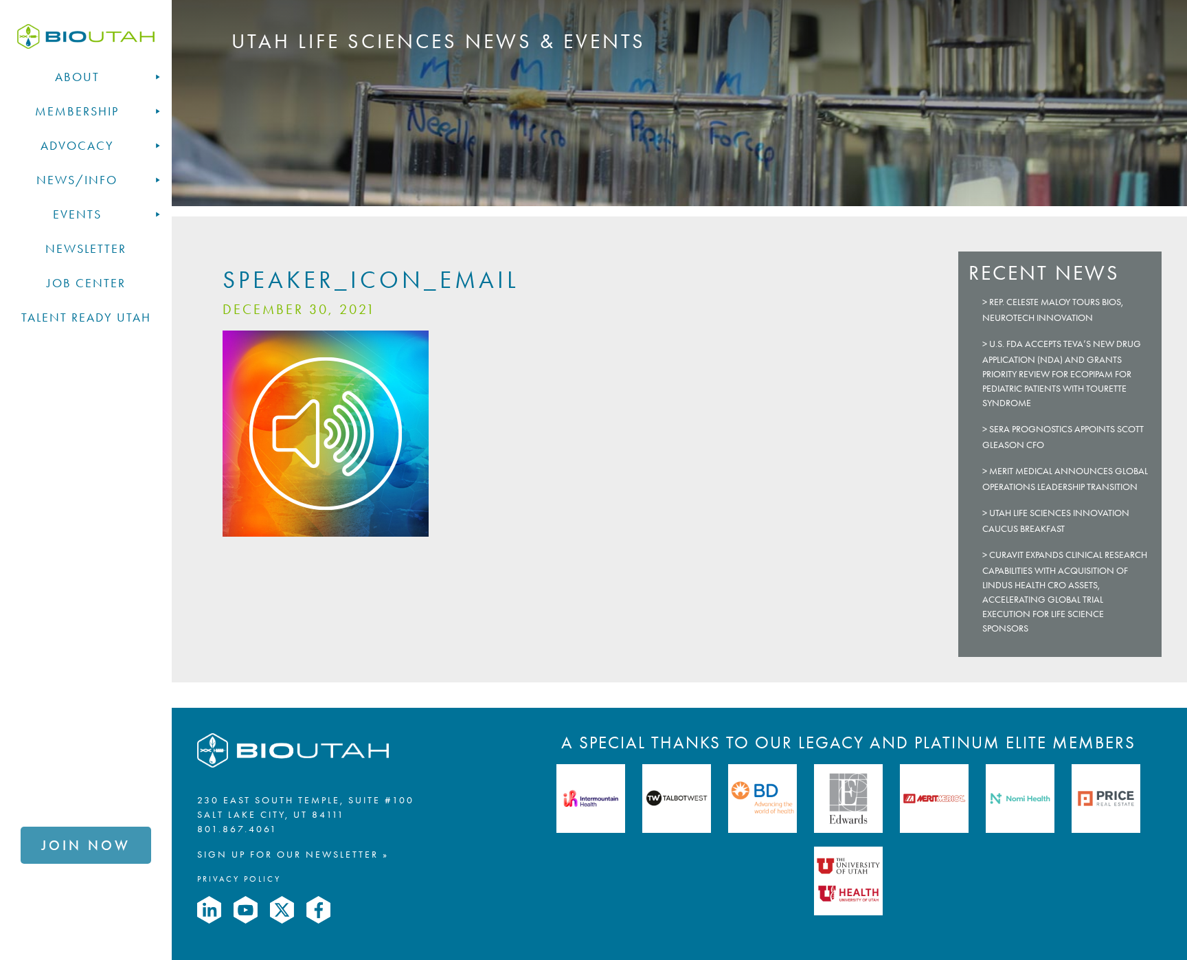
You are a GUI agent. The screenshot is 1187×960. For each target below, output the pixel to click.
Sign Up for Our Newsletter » (293, 854)
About (77, 77)
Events (77, 214)
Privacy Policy (239, 879)
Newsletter (85, 248)
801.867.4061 (237, 829)
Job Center (86, 283)
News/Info (76, 180)
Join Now (86, 845)
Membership (77, 111)
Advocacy (77, 145)
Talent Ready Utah (86, 317)
